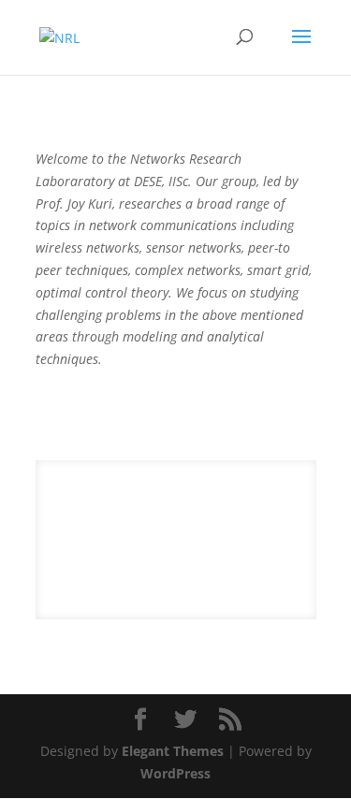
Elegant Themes (173, 751)
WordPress (175, 773)
